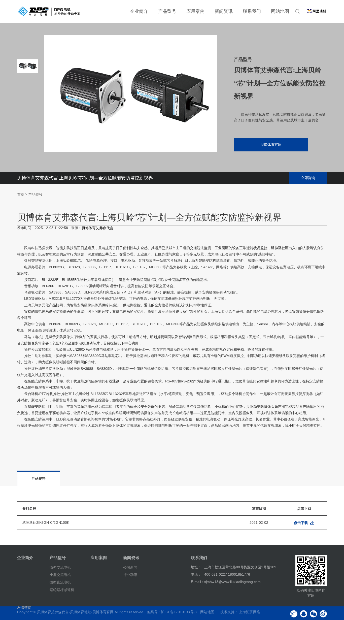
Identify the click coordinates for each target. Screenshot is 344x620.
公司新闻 (130, 567)
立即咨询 (308, 178)
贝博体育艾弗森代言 (97, 228)
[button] (27, 143)
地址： (196, 567)
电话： (196, 574)
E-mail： (197, 582)
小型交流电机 (60, 575)
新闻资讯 (224, 11)
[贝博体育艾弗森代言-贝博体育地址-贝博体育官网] (49, 11)
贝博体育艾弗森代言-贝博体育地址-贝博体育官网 (75, 612)
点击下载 (301, 523)
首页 (20, 195)
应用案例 (195, 11)
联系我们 (252, 11)
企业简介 (139, 11)
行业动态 (130, 575)
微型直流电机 (60, 582)
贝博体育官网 (271, 145)
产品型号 (167, 11)
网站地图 (280, 11)
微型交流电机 (60, 567)
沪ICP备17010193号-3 (179, 612)
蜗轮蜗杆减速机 (62, 590)
